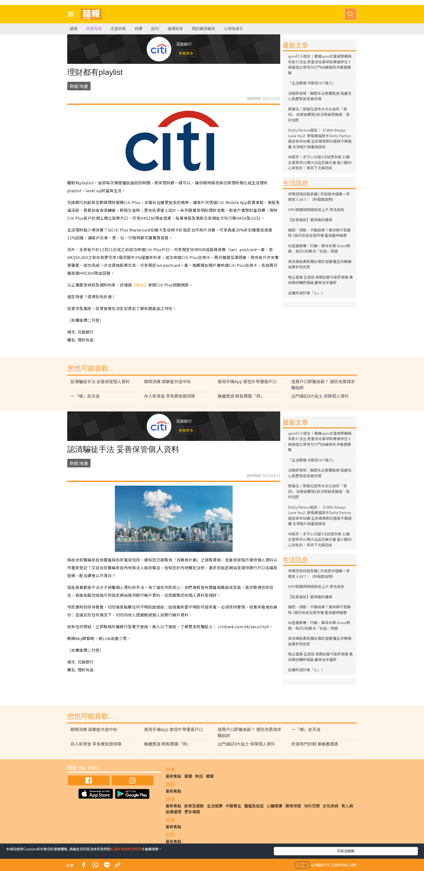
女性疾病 (330, 806)
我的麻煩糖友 (203, 29)
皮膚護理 (173, 812)
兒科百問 (312, 806)
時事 (139, 29)
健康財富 (175, 29)
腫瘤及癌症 (254, 806)
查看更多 (186, 53)
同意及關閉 (345, 850)
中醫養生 (233, 806)
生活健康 (215, 806)
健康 (74, 29)
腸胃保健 (293, 806)
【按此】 (140, 285)
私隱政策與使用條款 (125, 848)
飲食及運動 (194, 806)
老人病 (347, 806)
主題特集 (118, 29)
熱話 (199, 776)
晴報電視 (94, 29)
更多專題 (192, 812)
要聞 (188, 776)
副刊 (155, 29)
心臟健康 (274, 806)
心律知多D (233, 29)
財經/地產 (79, 86)
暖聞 (210, 776)
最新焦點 (173, 776)
